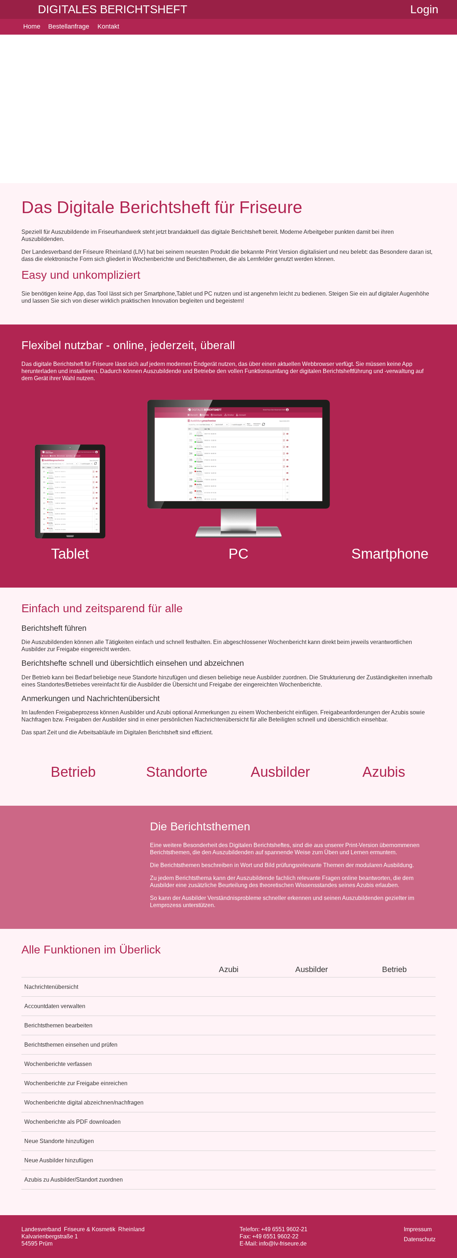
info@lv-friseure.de (283, 1244)
